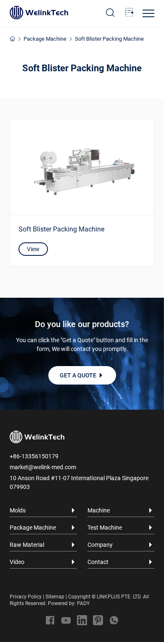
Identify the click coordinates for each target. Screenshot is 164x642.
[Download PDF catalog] (129, 12)
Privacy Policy (26, 597)
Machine (98, 510)
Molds (18, 510)
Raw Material (27, 544)
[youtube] (66, 620)
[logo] (39, 12)
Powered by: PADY (69, 603)
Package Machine (45, 39)
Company (100, 544)
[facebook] (50, 620)
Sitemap (54, 597)
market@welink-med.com (43, 467)
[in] (82, 620)
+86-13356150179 (34, 456)
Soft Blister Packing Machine (109, 39)
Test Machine (104, 527)
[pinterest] (98, 620)
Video (17, 562)
